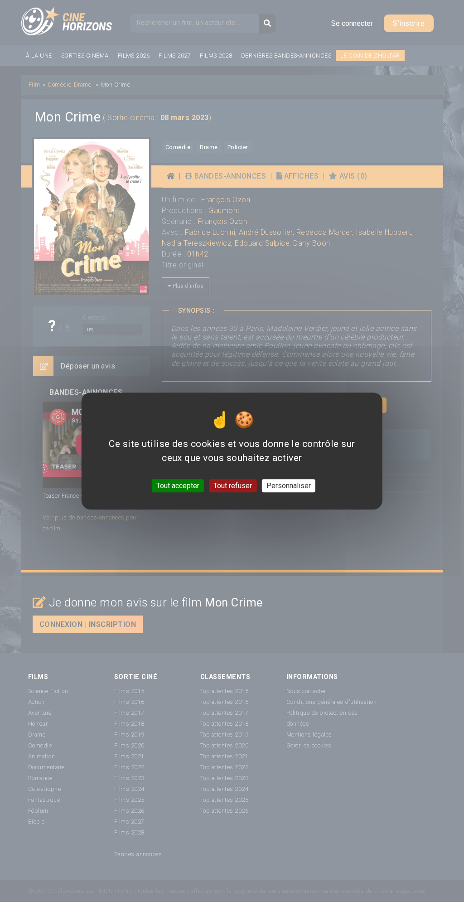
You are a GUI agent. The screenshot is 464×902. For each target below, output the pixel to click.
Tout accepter (177, 485)
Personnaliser (288, 485)
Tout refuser (232, 485)
